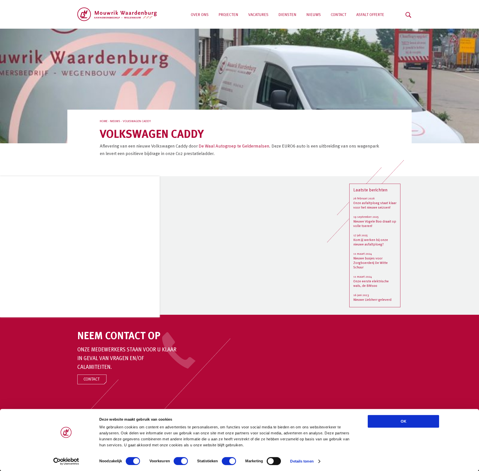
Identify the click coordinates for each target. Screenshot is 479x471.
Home (104, 121)
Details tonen (301, 461)
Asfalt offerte (370, 15)
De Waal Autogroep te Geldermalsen (234, 146)
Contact (338, 15)
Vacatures (258, 15)
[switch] (181, 461)
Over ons (200, 15)
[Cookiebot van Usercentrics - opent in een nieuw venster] (66, 461)
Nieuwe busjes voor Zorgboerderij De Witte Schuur (370, 263)
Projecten (228, 15)
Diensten (287, 15)
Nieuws (313, 15)
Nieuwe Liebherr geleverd (372, 300)
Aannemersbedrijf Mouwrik (117, 14)
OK (403, 421)
